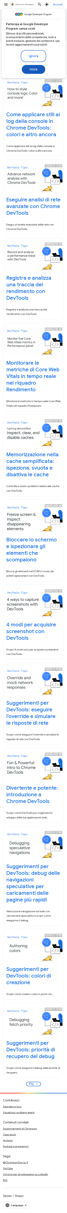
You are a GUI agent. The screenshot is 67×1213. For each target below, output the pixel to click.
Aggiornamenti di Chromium (20, 1128)
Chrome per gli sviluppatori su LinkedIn (25, 1174)
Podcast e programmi (15, 1146)
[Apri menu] (6, 4)
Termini (7, 1195)
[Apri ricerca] (39, 4)
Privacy (19, 1195)
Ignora (33, 56)
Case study (9, 1134)
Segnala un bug (12, 1106)
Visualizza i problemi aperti (18, 1112)
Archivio (8, 1140)
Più (34, 1084)
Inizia (33, 69)
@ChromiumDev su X (15, 1162)
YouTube (8, 1168)
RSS (5, 1180)
